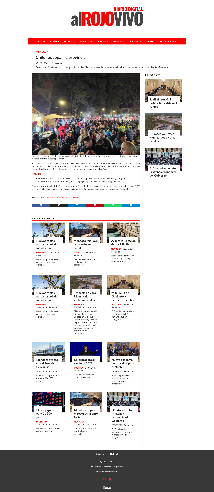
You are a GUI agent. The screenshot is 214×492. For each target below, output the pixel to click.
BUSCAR (42, 41)
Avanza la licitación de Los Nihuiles (123, 242)
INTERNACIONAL (168, 41)
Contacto (100, 454)
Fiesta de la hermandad (56, 197)
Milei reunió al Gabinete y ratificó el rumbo (123, 296)
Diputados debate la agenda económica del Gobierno (123, 415)
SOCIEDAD (150, 41)
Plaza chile (73, 197)
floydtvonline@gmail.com (107, 471)
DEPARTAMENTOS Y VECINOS (94, 41)
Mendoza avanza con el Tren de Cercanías (47, 363)
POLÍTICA (54, 41)
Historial (114, 454)
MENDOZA (118, 41)
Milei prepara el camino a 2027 (84, 361)
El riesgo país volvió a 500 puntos (45, 413)
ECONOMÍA (69, 41)
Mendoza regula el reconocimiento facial (86, 244)
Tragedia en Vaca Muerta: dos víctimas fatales (85, 296)
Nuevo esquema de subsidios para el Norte (123, 363)
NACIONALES (134, 41)
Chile (42, 197)
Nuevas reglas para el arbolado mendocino (47, 244)
